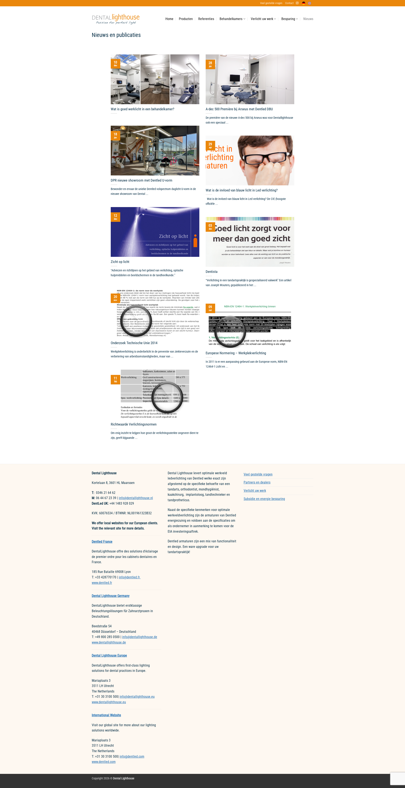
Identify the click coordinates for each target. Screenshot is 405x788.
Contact (289, 3)
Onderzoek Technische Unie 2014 (134, 343)
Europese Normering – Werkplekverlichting (236, 353)
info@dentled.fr (130, 577)
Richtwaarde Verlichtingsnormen (134, 424)
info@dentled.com (132, 756)
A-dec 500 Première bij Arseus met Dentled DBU (239, 109)
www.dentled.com (104, 762)
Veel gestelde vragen (271, 3)
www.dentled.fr (102, 583)
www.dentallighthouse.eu (109, 702)
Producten (186, 19)
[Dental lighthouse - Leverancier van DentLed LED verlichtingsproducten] (116, 19)
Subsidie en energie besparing (264, 499)
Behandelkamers (231, 19)
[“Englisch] (310, 3)
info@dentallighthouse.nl (136, 498)
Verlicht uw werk (262, 19)
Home (169, 19)
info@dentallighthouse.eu (137, 697)
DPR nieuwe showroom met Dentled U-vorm (141, 180)
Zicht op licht (120, 262)
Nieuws (308, 19)
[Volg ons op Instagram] (297, 3)
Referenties (206, 19)
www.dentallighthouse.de (109, 642)
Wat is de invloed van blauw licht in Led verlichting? (242, 190)
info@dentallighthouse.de (139, 637)
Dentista (211, 272)
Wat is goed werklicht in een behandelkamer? (142, 109)
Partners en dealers (257, 482)
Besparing (288, 19)
